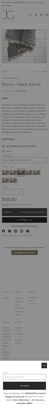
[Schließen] (44, 365)
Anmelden (24, 386)
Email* (6, 372)
